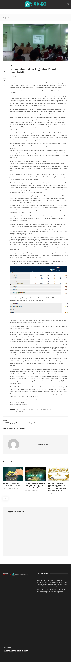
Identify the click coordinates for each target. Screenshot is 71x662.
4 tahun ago (12, 488)
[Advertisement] (18, 626)
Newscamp (30, 478)
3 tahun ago (53, 493)
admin (49, 493)
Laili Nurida (27, 490)
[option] (12, 478)
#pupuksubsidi (32, 409)
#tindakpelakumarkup (45, 409)
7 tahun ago (33, 490)
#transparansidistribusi (17, 411)
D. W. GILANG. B (6, 488)
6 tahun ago (18, 76)
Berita (37, 17)
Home (32, 17)
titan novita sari (13, 76)
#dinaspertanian (21, 409)
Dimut (42, 17)
